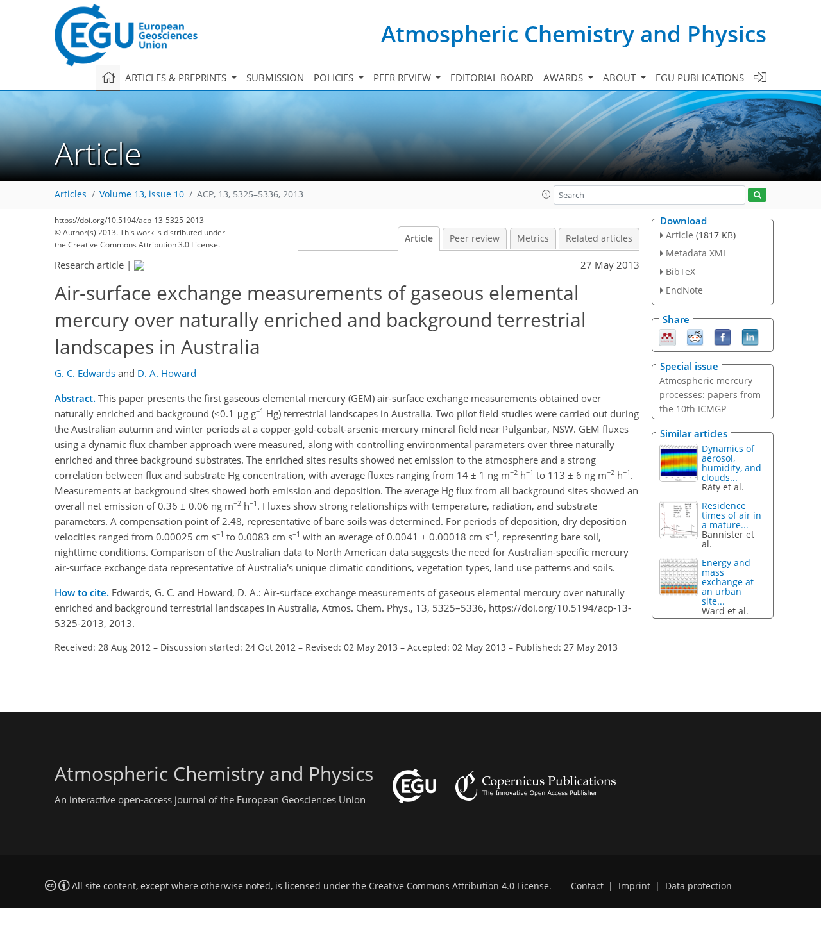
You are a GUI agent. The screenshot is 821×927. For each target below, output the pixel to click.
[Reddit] (695, 336)
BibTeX (680, 271)
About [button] (620, 77)
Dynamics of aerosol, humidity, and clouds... (731, 462)
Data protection (698, 886)
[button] (546, 194)
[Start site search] (757, 195)
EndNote (684, 290)
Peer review (475, 238)
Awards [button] (564, 77)
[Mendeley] (667, 336)
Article (419, 238)
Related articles (599, 238)
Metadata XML (696, 253)
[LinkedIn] (750, 336)
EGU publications (700, 77)
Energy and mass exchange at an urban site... (728, 581)
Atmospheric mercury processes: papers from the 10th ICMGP (710, 394)
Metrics (533, 238)
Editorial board (492, 77)
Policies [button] (335, 77)
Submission (275, 77)
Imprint (634, 886)
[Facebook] (722, 336)
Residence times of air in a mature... (731, 515)
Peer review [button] (403, 77)
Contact (587, 886)
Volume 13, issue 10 (141, 194)
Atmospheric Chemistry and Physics (573, 34)
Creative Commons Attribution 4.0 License (459, 886)
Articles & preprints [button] (177, 77)
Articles (71, 194)
